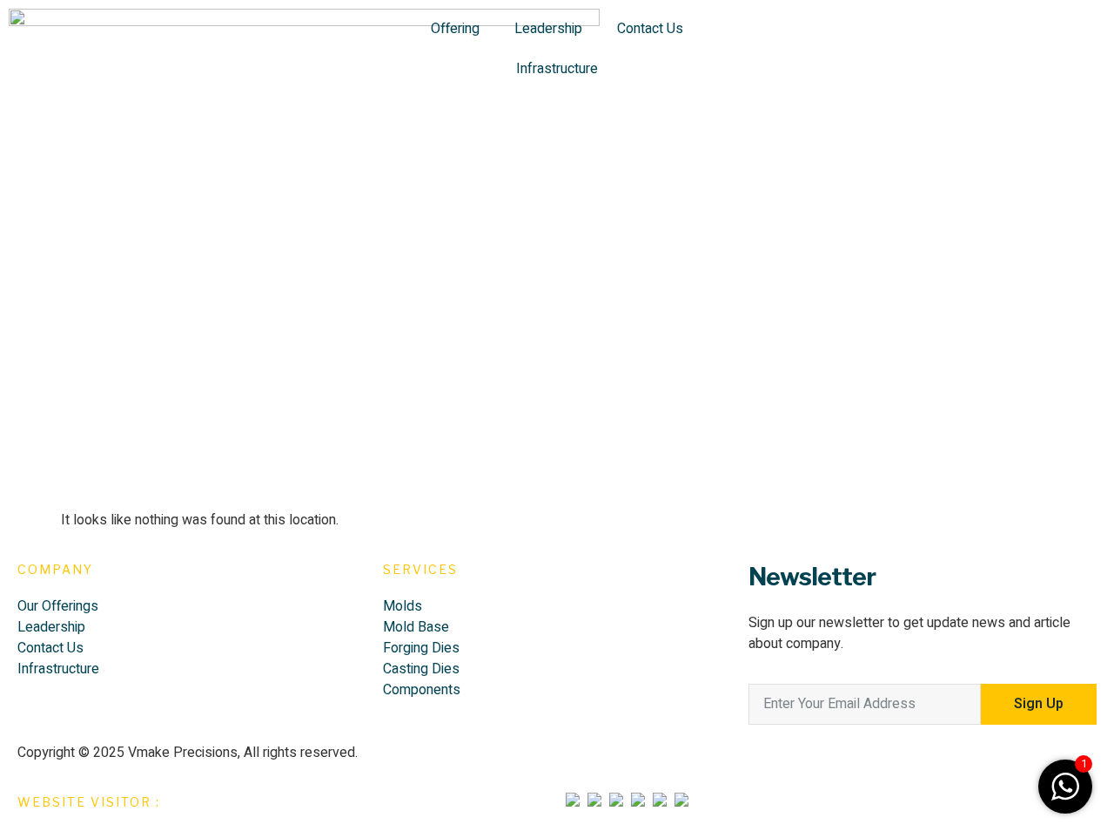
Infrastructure (557, 68)
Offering (455, 28)
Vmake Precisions (183, 752)
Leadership (548, 28)
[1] (1065, 796)
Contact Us (650, 28)
